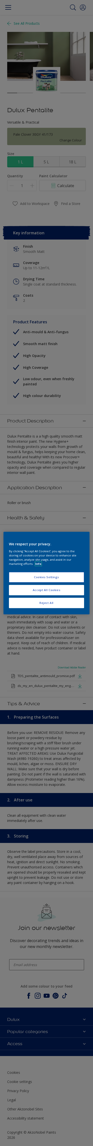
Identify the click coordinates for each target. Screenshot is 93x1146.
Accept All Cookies (46, 590)
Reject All (46, 603)
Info (38, 564)
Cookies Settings (46, 577)
